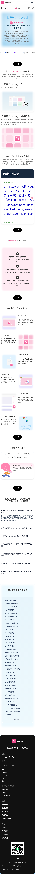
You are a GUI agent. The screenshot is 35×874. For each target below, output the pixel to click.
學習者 (19, 457)
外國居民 (8, 453)
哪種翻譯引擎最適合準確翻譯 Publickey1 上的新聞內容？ (17, 555)
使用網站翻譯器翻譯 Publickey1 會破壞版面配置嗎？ (18, 528)
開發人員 (26, 453)
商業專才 (10, 457)
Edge (3, 769)
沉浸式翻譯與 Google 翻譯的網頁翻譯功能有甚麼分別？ (17, 545)
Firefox (4, 775)
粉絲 (25, 457)
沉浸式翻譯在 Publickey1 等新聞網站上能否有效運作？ (16, 512)
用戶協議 (5, 834)
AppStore (5, 789)
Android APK (6, 792)
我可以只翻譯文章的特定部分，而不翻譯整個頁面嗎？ (16, 573)
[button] (32, 2)
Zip (3, 781)
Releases (5, 804)
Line (17, 858)
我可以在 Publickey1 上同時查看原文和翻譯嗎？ (17, 536)
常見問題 (5, 815)
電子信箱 (5, 831)
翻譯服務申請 (6, 818)
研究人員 (17, 453)
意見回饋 (5, 808)
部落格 (4, 827)
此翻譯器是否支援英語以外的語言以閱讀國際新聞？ (18, 564)
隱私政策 (5, 838)
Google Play (6, 795)
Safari (4, 778)
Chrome (4, 772)
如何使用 (5, 811)
